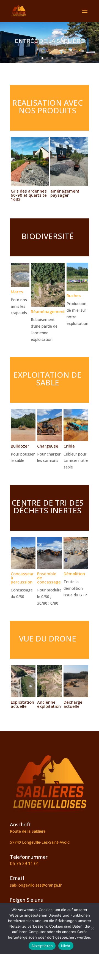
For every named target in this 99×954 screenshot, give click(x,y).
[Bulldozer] (23, 439)
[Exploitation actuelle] (23, 695)
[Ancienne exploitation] (49, 695)
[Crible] (76, 439)
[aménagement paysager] (69, 184)
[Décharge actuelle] (76, 695)
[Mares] (20, 285)
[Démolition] (76, 567)
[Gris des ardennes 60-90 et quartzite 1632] (30, 184)
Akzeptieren (42, 946)
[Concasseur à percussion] (23, 567)
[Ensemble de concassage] (49, 567)
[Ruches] (77, 289)
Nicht (65, 946)
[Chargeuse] (49, 439)
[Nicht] (92, 928)
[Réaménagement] (48, 305)
